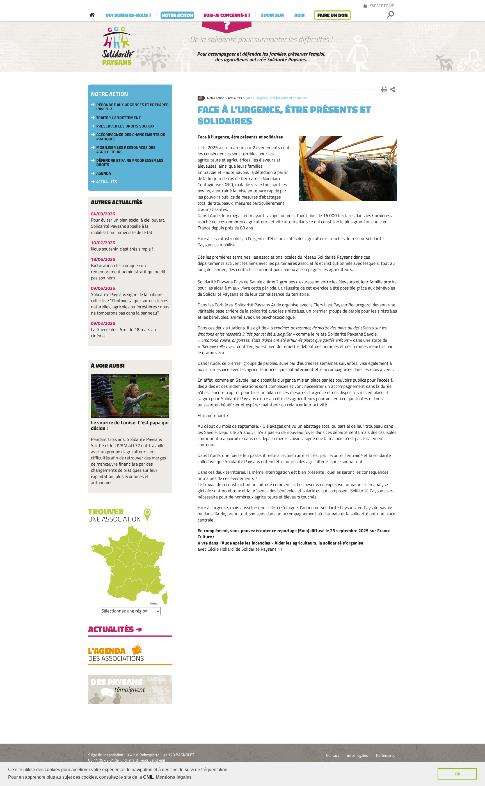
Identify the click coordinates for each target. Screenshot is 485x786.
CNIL (148, 777)
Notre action (215, 98)
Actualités (235, 98)
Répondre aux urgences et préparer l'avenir (132, 107)
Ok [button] (457, 774)
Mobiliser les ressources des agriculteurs (125, 149)
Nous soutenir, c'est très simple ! (122, 249)
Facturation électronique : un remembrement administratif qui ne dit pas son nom (128, 271)
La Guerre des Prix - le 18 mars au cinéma (123, 332)
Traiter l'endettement (118, 117)
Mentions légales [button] (174, 777)
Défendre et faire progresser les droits (129, 162)
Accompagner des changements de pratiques (130, 136)
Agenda (103, 173)
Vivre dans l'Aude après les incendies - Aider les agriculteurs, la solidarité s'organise (280, 542)
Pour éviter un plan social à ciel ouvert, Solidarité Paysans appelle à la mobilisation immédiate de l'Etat (128, 226)
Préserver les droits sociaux (125, 126)
